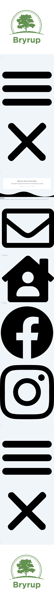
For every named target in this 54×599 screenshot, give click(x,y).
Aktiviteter (3, 57)
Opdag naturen (4, 56)
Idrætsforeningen (4, 174)
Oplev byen (3, 55)
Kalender (3, 54)
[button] (27, 114)
